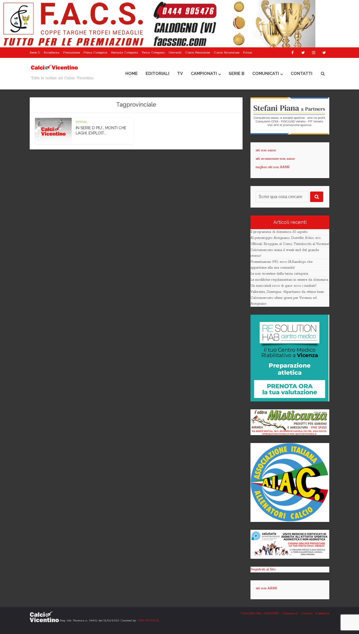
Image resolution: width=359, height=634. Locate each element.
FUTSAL (81, 122)
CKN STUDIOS (148, 620)
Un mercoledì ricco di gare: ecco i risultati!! (283, 286)
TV (180, 73)
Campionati (204, 73)
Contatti (301, 73)
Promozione (71, 52)
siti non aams (266, 150)
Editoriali (157, 73)
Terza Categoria (153, 52)
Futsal (247, 52)
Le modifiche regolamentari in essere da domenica (289, 280)
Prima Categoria (95, 52)
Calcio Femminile (197, 52)
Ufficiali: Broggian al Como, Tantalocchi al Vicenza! (289, 244)
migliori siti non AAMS (273, 167)
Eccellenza (51, 52)
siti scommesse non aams (275, 159)
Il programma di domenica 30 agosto (278, 232)
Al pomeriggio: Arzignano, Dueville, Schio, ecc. (285, 238)
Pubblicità (322, 613)
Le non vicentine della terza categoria (279, 274)
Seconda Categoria (124, 52)
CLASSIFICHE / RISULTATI (259, 613)
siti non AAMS (266, 588)
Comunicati (265, 73)
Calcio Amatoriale (226, 52)
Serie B (236, 73)
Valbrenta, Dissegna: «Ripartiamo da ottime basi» (287, 292)
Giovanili (174, 52)
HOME (131, 73)
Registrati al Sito (263, 569)
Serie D (35, 52)
